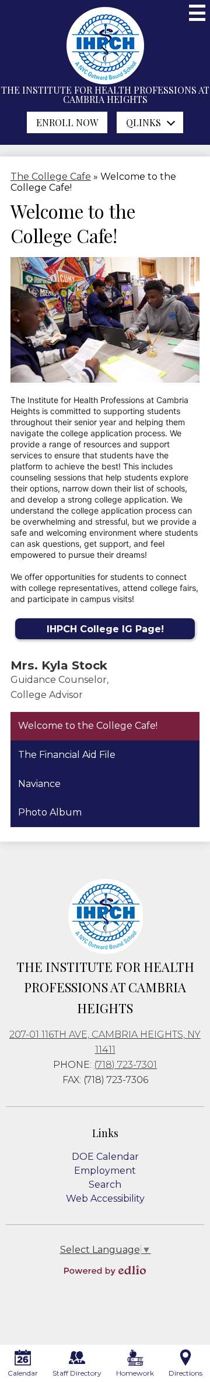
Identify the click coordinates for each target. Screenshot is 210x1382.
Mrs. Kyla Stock (58, 665)
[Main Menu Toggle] (197, 13)
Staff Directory (77, 1373)
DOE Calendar (105, 1156)
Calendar (23, 1373)
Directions (185, 1373)
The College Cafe (50, 176)
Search (105, 1184)
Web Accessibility (105, 1198)
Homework (135, 1373)
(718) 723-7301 (125, 1064)
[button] (150, 122)
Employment (105, 1170)
